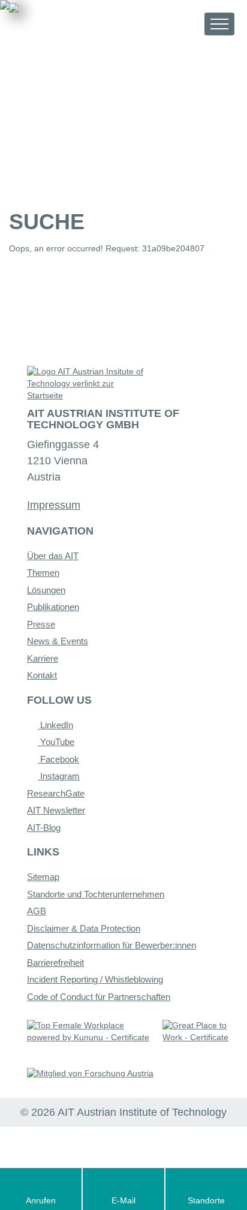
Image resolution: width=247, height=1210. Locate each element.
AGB (36, 911)
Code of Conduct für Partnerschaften (98, 997)
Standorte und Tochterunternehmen (95, 894)
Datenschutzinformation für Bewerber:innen (111, 945)
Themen (43, 573)
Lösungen (46, 590)
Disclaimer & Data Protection (83, 928)
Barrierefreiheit (55, 962)
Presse (41, 624)
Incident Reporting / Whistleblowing (95, 979)
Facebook (58, 759)
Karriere (42, 658)
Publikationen (53, 607)
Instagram (59, 776)
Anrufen (41, 1200)
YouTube (56, 742)
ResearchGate (56, 793)
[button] (184, 24)
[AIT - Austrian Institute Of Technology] (75, 23)
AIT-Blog (44, 827)
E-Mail (123, 1200)
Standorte (206, 1200)
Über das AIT (53, 556)
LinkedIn (55, 725)
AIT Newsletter (56, 810)
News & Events (57, 641)
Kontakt (42, 675)
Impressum (53, 505)
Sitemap (43, 877)
